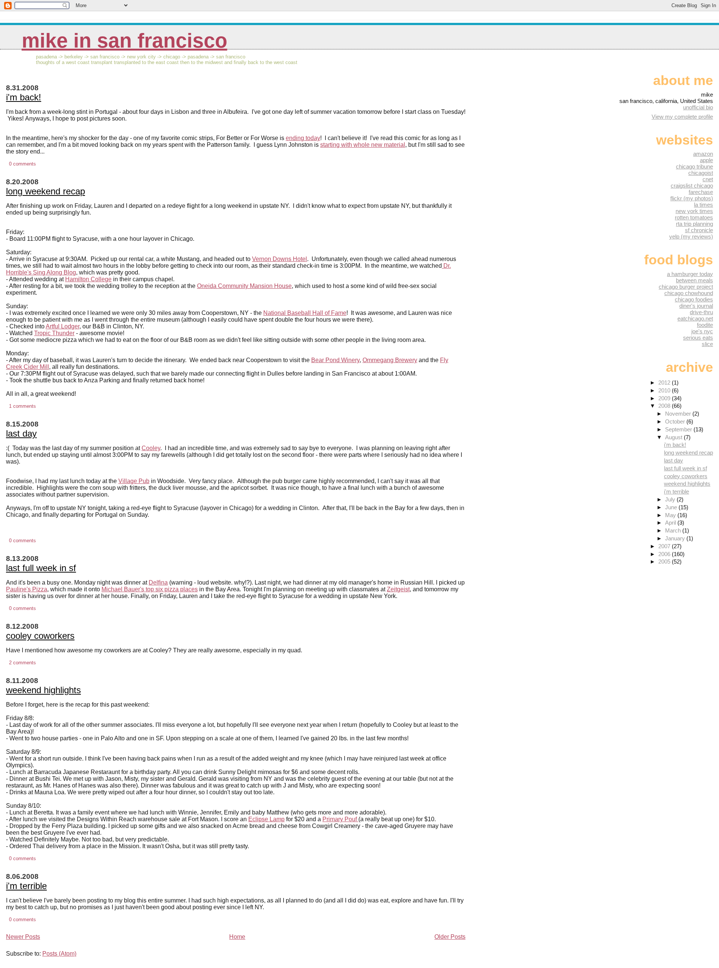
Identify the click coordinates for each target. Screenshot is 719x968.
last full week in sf (41, 568)
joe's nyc (702, 331)
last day (21, 433)
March (673, 530)
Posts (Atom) (59, 953)
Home (237, 937)
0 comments (22, 164)
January (675, 538)
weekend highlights (43, 690)
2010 (665, 390)
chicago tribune (694, 166)
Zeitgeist (398, 589)
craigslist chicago (692, 185)
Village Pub (133, 481)
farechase (701, 192)
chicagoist (700, 173)
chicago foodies (694, 299)
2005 (665, 561)
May (671, 515)
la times (703, 204)
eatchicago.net (695, 318)
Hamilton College (88, 279)
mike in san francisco (124, 40)
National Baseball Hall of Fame (304, 313)
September (679, 429)
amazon (703, 154)
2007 (665, 546)
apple (706, 160)
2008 (665, 406)
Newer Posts (23, 937)
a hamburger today (690, 274)
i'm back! (23, 97)
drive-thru (701, 312)
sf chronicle (699, 230)
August (674, 437)
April (671, 522)
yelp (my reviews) (691, 236)
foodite (705, 325)
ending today (303, 138)
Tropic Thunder (54, 333)
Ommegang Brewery (389, 360)
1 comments (22, 406)
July (671, 499)
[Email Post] (38, 164)
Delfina (158, 582)
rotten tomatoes (694, 217)
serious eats (698, 337)
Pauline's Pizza (26, 589)
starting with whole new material (362, 145)
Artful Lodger (62, 326)
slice (707, 344)
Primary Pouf (340, 819)
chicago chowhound (688, 293)
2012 (665, 382)
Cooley (151, 448)
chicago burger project (686, 286)
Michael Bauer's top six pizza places (149, 589)
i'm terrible (26, 886)
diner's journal (696, 306)
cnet (708, 179)
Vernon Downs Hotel (279, 259)
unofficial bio (698, 107)
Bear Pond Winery (335, 360)
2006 (665, 554)
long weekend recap (45, 191)
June (672, 507)
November (678, 413)
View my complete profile (682, 116)
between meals (694, 280)
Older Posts (449, 937)
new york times (694, 211)
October (675, 421)
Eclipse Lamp (266, 819)
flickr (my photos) (691, 198)
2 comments (22, 662)
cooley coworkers (40, 636)
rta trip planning (694, 224)
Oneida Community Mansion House (244, 286)
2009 (665, 398)
